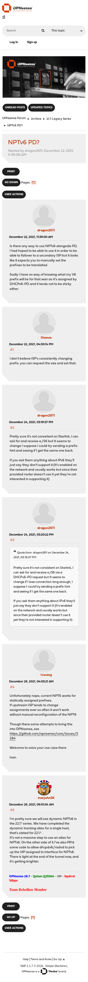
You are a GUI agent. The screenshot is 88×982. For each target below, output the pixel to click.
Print (11, 171)
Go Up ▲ (59, 959)
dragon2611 (46, 230)
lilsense (46, 338)
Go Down (11, 182)
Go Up (11, 917)
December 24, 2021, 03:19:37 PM (31, 422)
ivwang (46, 675)
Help (26, 959)
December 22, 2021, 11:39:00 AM (31, 237)
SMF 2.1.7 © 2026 (31, 965)
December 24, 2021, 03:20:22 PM (31, 534)
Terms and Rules (41, 959)
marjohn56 (46, 798)
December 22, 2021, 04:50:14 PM (31, 344)
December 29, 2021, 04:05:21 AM (31, 681)
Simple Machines (56, 965)
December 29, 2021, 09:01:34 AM (31, 804)
